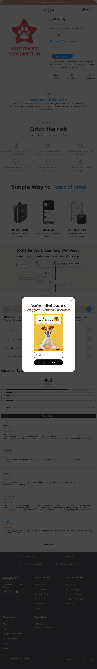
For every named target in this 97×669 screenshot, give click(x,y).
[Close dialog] (71, 300)
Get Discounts (48, 362)
